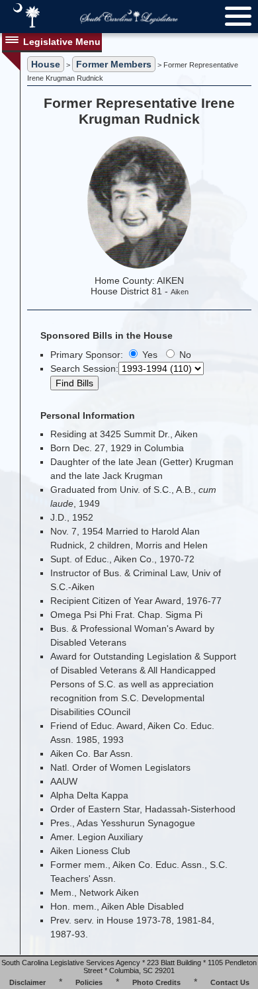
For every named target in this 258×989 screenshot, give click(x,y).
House (45, 64)
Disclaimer (27, 982)
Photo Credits (156, 982)
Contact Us (229, 982)
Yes (148, 354)
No (184, 354)
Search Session (83, 368)
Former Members (113, 64)
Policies (89, 982)
